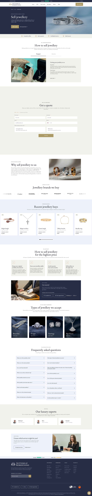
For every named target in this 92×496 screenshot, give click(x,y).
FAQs (57, 476)
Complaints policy (68, 469)
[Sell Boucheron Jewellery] (57, 194)
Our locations (58, 465)
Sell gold (48, 469)
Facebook (75, 465)
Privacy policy (67, 465)
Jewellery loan (49, 474)
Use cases (49, 4)
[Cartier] (19, 194)
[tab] (38, 54)
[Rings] (37, 327)
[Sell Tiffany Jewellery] (6, 194)
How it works (43, 4)
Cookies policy (67, 471)
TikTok (74, 472)
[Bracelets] (19, 327)
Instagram (75, 467)
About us (57, 467)
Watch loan (49, 472)
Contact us (57, 474)
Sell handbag (49, 471)
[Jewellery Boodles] (70, 194)
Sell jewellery (49, 467)
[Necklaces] (72, 327)
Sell (37, 4)
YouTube (74, 471)
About (54, 4)
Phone (47, 120)
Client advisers (58, 477)
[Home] (20, 464)
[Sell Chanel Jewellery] (31, 194)
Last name (48, 115)
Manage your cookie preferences (59, 494)
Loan (33, 4)
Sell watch (48, 465)
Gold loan (48, 476)
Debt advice (67, 472)
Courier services (58, 469)
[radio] (30, 129)
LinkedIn (74, 469)
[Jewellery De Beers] (44, 194)
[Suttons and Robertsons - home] (15, 4)
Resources (57, 472)
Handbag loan (49, 477)
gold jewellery (36, 169)
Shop (59, 4)
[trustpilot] (46, 1)
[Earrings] (55, 327)
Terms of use (67, 467)
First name (16, 115)
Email (15, 120)
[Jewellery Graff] (82, 194)
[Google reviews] (56, 457)
